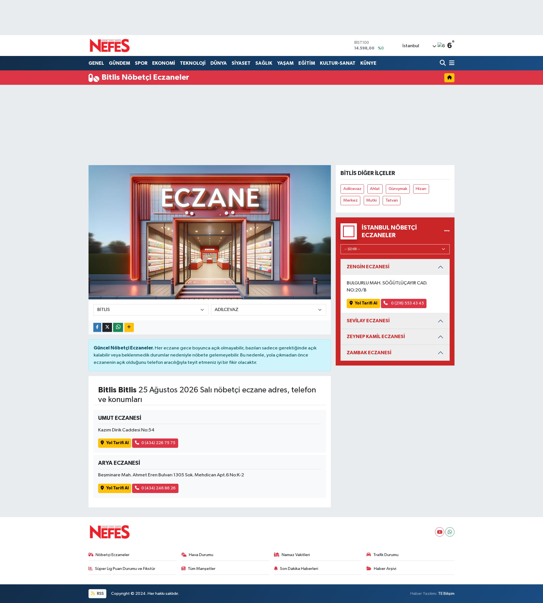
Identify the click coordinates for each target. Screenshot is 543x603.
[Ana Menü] (451, 63)
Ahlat (375, 189)
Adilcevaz (352, 189)
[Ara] (443, 63)
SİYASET (241, 63)
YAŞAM (285, 63)
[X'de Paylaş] (107, 327)
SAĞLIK (263, 63)
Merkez (350, 200)
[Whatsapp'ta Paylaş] (118, 327)
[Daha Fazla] (129, 327)
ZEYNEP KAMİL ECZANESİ (376, 336)
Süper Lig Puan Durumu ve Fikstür (125, 569)
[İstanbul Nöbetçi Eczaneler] (447, 231)
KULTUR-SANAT (337, 63)
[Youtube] (439, 532)
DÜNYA (218, 63)
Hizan (421, 189)
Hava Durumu (201, 555)
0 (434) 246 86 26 (158, 488)
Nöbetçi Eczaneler (113, 555)
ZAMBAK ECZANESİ (369, 352)
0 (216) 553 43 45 (407, 303)
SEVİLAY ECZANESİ (368, 320)
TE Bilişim (446, 593)
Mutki (371, 200)
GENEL (96, 63)
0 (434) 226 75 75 (158, 443)
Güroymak (398, 189)
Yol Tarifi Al (117, 443)
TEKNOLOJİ (193, 63)
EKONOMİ (163, 63)
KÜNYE (368, 63)
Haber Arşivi (385, 569)
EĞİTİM (306, 63)
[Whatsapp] (449, 532)
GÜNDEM (119, 63)
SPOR (141, 63)
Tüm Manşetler (202, 569)
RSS (100, 593)
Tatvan (391, 200)
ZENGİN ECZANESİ (368, 266)
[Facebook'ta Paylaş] (97, 327)
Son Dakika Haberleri (299, 569)
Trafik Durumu (385, 555)
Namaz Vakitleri (296, 555)
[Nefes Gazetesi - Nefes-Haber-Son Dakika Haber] (110, 45)
